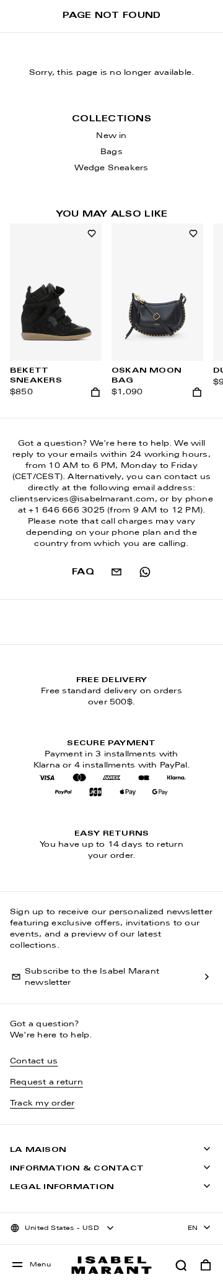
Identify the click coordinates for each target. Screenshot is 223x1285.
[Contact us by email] (116, 572)
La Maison (38, 1150)
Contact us (34, 1061)
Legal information (62, 1187)
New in (111, 136)
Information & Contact (77, 1168)
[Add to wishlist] (92, 233)
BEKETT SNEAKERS (36, 375)
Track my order (42, 1103)
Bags (111, 152)
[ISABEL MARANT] (111, 1265)
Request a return (46, 1082)
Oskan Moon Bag (146, 375)
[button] (180, 1265)
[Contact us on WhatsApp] (145, 572)
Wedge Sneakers (111, 168)
